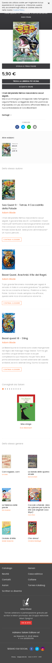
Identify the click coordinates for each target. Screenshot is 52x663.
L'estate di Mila (9, 538)
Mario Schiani (32, 477)
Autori (5, 585)
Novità (5, 574)
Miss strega (26, 424)
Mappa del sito (22, 657)
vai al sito (26, 623)
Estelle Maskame (7, 541)
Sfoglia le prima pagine (26, 66)
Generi (31, 568)
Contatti (6, 580)
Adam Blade (26, 17)
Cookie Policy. (19, 10)
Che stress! (33, 538)
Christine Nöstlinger (34, 541)
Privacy (13, 657)
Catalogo (7, 568)
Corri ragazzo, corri (10, 472)
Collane (32, 580)
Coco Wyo (31, 515)
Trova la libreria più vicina (26, 81)
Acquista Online (26, 87)
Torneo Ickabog (36, 585)
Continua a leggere (11, 239)
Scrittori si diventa (12, 591)
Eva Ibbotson (26, 428)
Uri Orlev (5, 474)
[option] (26, 412)
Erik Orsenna (6, 510)
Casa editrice (35, 574)
